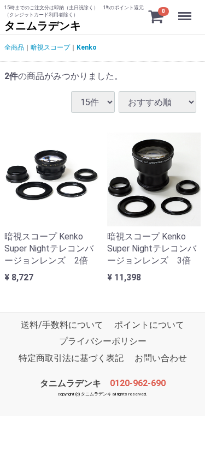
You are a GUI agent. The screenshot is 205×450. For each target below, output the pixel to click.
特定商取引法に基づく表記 (71, 358)
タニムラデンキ (42, 25)
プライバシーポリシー (103, 342)
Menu (186, 10)
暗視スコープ (50, 47)
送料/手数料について (62, 325)
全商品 (14, 47)
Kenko (87, 47)
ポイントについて (149, 325)
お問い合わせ (160, 358)
